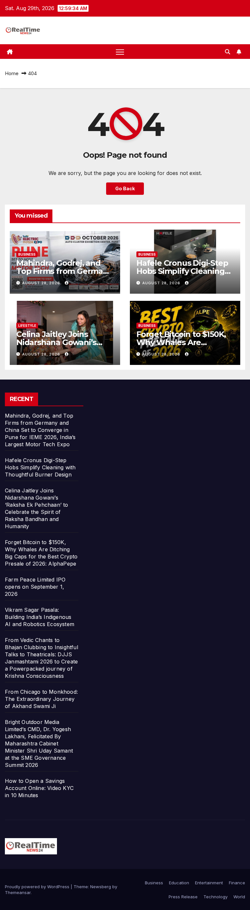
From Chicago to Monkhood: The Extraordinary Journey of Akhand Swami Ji (41, 699)
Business (26, 254)
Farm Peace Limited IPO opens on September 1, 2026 (35, 586)
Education (179, 882)
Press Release (183, 896)
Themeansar (18, 892)
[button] (227, 51)
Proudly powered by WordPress (38, 886)
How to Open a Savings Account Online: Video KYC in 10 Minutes (39, 788)
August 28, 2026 (42, 283)
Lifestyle (27, 326)
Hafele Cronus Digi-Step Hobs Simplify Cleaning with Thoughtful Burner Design (40, 467)
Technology (215, 896)
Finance (237, 882)
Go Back (125, 188)
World (239, 896)
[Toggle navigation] (120, 52)
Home (12, 73)
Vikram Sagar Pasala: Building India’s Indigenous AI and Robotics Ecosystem (39, 617)
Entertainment (209, 882)
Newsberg (100, 886)
